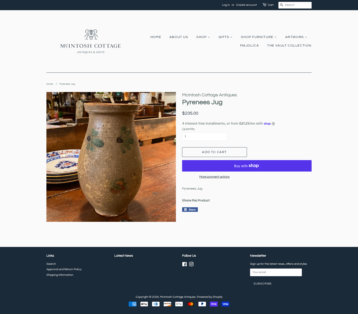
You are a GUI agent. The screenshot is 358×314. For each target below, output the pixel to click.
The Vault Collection (289, 45)
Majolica (249, 45)
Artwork (295, 37)
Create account (246, 5)
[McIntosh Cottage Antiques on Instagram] (191, 265)
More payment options (214, 176)
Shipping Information (59, 275)
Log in (226, 5)
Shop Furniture (257, 37)
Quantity (188, 129)
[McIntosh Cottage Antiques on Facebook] (184, 265)
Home (155, 37)
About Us (178, 37)
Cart (271, 5)
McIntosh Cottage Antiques (178, 297)
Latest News (123, 255)
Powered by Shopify (210, 297)
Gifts (224, 37)
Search (51, 263)
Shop (202, 37)
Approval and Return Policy (64, 269)
